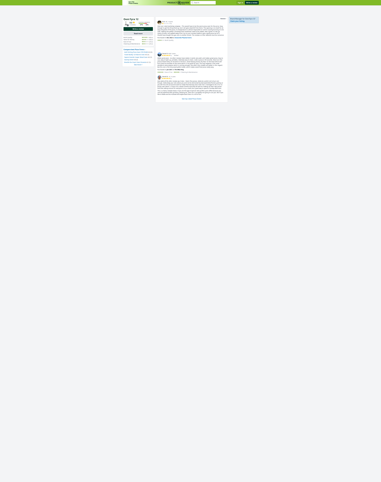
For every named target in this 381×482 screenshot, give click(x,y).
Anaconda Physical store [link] (183, 38)
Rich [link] (163, 22)
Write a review (251, 3)
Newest (223, 19)
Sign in (240, 3)
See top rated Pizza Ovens (191, 99)
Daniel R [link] (165, 53)
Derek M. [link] (165, 76)
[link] (159, 22)
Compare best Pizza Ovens (134, 49)
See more (137, 65)
